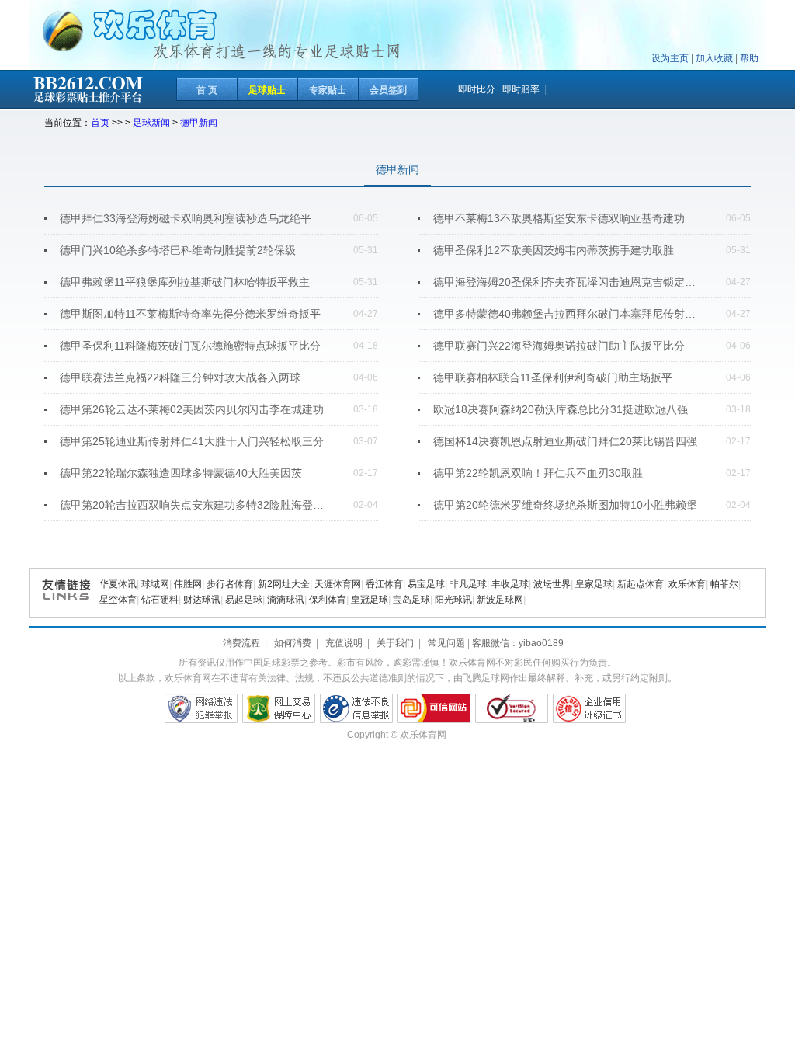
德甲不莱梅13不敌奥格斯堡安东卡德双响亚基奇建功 (559, 218)
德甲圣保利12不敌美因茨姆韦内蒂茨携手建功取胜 (553, 250)
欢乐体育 (687, 584)
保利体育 (327, 599)
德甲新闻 (198, 122)
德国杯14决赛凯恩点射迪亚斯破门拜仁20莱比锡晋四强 (565, 441)
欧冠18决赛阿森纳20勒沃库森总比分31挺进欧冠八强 (560, 409)
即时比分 (476, 89)
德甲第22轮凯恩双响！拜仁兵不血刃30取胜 (538, 473)
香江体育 (384, 584)
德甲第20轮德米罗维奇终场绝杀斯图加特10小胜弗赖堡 (565, 505)
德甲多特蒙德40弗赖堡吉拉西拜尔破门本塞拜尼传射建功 (569, 314)
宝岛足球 (411, 599)
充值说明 (344, 643)
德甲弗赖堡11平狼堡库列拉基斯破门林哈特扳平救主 (185, 282)
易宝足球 (426, 584)
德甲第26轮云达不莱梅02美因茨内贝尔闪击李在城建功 (192, 409)
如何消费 (292, 643)
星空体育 (118, 599)
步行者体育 (230, 584)
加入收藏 (714, 58)
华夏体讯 (118, 584)
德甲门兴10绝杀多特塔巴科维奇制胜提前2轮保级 (178, 250)
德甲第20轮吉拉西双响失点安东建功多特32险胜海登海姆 (196, 505)
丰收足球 (510, 584)
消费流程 (241, 643)
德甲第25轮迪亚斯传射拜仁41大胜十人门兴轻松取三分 (192, 441)
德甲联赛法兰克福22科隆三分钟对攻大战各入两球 (180, 377)
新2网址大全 (284, 584)
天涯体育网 (337, 584)
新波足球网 (500, 599)
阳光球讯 (453, 599)
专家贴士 (327, 90)
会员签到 (388, 90)
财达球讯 (201, 599)
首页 (100, 122)
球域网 (155, 584)
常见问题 (446, 643)
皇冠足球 (369, 599)
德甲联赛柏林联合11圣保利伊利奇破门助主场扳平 (552, 377)
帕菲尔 (724, 584)
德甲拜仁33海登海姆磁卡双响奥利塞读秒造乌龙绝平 (185, 218)
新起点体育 (640, 584)
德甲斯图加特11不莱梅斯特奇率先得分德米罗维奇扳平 (190, 314)
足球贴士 (267, 90)
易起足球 (243, 599)
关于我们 (395, 643)
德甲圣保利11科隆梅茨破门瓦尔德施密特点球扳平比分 (190, 345)
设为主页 (670, 58)
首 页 (206, 90)
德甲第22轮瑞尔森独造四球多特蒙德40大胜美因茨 (181, 473)
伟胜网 (188, 584)
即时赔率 (521, 89)
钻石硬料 (160, 599)
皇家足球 (594, 584)
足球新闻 (151, 122)
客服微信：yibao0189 (518, 643)
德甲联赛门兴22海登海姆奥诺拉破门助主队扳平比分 (559, 345)
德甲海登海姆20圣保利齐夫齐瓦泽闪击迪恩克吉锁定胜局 (569, 282)
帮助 (749, 58)
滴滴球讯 (285, 599)
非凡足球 (468, 584)
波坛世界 (552, 584)
